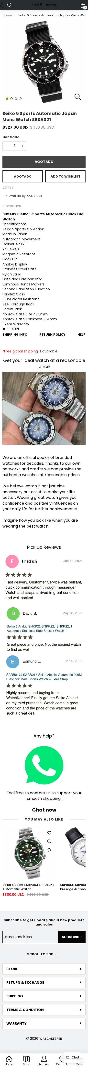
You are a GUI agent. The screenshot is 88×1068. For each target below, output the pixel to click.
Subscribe (71, 937)
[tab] (44, 969)
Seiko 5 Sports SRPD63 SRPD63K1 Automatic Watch (28, 887)
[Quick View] (49, 841)
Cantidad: (11, 137)
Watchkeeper (50, 1038)
